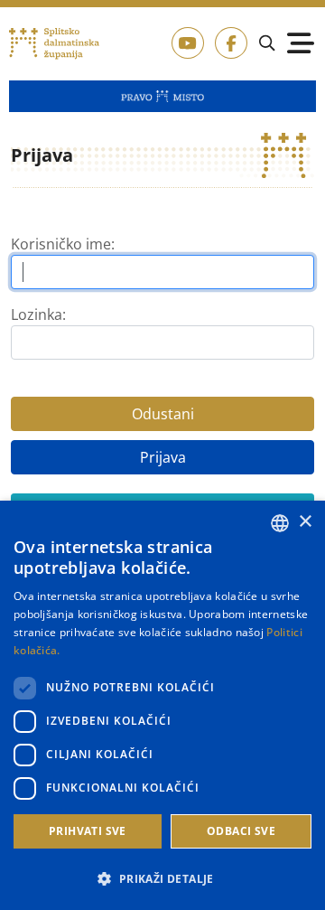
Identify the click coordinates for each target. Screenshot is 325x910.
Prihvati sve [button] (87, 831)
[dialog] (162, 705)
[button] (162, 878)
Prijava (163, 457)
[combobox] (280, 523)
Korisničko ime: (63, 244)
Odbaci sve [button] (241, 831)
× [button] (304, 522)
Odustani (163, 414)
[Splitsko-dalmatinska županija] (54, 44)
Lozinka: (38, 314)
